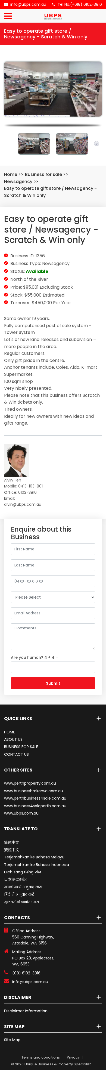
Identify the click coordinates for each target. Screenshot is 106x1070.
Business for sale (43, 174)
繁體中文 (11, 849)
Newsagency (18, 181)
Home (10, 174)
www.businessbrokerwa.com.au (33, 791)
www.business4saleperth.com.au (35, 806)
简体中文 (11, 842)
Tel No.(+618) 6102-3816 (80, 4)
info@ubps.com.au (28, 4)
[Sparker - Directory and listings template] (53, 15)
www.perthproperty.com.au (30, 783)
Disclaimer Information (26, 1011)
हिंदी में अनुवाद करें (19, 894)
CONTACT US (16, 754)
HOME (9, 732)
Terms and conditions (40, 1057)
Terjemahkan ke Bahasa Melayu (34, 857)
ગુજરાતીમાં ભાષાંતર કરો (21, 902)
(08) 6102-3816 (26, 973)
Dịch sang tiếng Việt (23, 872)
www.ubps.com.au (21, 813)
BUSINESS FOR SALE (21, 746)
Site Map (12, 1039)
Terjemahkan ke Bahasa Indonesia (36, 864)
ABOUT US (13, 739)
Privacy (73, 1057)
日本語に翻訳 (15, 879)
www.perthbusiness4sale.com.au (35, 798)
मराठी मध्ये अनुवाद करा (23, 887)
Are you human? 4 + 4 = (34, 657)
